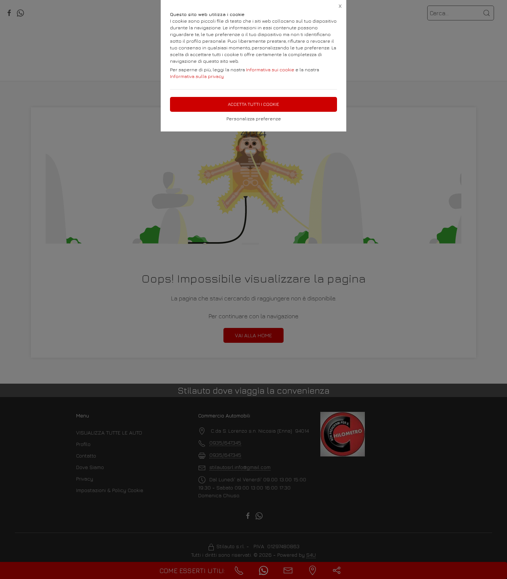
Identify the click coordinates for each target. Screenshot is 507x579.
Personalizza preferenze (253, 118)
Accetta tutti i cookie (253, 104)
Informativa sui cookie (270, 69)
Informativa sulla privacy (197, 76)
